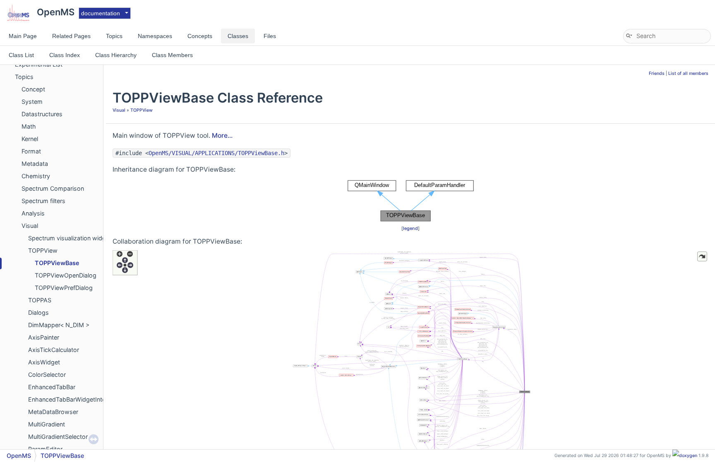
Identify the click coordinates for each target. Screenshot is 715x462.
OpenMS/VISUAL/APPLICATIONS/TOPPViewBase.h (216, 153)
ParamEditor (45, 448)
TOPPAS (39, 300)
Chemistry (36, 176)
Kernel (30, 138)
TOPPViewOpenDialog (65, 275)
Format (31, 151)
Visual (30, 225)
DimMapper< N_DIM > (58, 324)
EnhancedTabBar (51, 386)
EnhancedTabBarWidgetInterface (74, 399)
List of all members (688, 73)
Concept (33, 89)
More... (222, 135)
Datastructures (42, 113)
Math (29, 126)
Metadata (35, 163)
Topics (24, 76)
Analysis (33, 213)
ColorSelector (47, 374)
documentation (100, 13)
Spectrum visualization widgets (71, 238)
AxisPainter (43, 337)
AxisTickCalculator (53, 349)
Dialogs (38, 312)
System (32, 101)
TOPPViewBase (57, 262)
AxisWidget (44, 362)
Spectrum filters (43, 200)
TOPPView (43, 250)
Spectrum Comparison (53, 188)
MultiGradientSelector (58, 436)
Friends (657, 73)
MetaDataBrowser (53, 411)
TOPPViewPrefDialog (64, 287)
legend (410, 228)
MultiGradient (46, 424)
